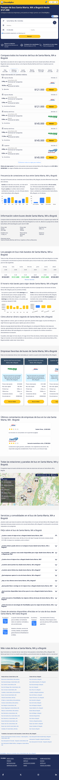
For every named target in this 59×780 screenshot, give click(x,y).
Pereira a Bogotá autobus (35, 721)
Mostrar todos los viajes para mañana (30, 162)
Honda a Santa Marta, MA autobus (9, 702)
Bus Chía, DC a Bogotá (34, 689)
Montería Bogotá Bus (34, 715)
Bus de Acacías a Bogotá (35, 679)
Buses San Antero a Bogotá (36, 723)
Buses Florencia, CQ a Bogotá (36, 697)
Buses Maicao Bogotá (34, 710)
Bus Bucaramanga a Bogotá (36, 684)
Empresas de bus (12, 765)
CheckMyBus (3, 753)
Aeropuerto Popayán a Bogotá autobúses (39, 739)
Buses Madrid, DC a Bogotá (36, 708)
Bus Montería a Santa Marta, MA (9, 713)
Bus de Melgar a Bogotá (35, 713)
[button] (29, 490)
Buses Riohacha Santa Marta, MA (9, 721)
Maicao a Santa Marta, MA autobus (9, 710)
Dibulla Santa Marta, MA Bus (8, 697)
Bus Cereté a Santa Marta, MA (8, 684)
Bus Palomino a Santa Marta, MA (9, 718)
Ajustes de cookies (29, 763)
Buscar (51, 89)
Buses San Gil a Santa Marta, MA (9, 723)
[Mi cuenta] (46, 2)
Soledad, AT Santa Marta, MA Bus (9, 729)
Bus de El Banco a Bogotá (35, 695)
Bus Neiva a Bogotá (34, 718)
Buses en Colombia (11, 753)
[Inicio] (7, 2)
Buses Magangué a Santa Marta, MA (10, 708)
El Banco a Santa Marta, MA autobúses (10, 700)
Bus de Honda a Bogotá (35, 702)
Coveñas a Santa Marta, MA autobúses (10, 692)
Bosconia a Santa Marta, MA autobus (10, 679)
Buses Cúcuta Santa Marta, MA (8, 695)
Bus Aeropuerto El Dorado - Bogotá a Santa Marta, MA (14, 740)
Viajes (25, 765)
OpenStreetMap (51, 504)
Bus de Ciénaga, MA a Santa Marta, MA (10, 687)
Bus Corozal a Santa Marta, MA (8, 689)
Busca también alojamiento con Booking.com (14, 33)
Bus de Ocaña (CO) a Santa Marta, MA (10, 715)
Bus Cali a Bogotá (33, 687)
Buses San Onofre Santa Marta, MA (9, 726)
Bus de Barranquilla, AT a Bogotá (37, 682)
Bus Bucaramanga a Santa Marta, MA (10, 682)
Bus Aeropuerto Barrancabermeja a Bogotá (40, 736)
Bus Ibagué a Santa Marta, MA (8, 705)
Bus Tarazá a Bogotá (34, 729)
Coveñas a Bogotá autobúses (36, 692)
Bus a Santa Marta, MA (22, 753)
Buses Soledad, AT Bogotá (35, 726)
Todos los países (45, 765)
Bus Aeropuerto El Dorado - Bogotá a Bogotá (40, 742)
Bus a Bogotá (32, 753)
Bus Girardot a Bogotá (34, 700)
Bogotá (54, 475)
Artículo (43, 763)
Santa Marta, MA (42, 475)
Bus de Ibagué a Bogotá (35, 705)
